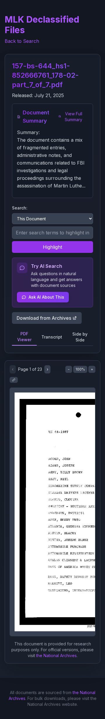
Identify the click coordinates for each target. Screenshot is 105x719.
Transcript (51, 336)
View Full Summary (73, 116)
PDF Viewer (24, 336)
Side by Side (80, 336)
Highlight (52, 247)
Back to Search (22, 41)
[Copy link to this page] (14, 380)
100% (80, 369)
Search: (19, 207)
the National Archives (56, 655)
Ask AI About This (46, 297)
